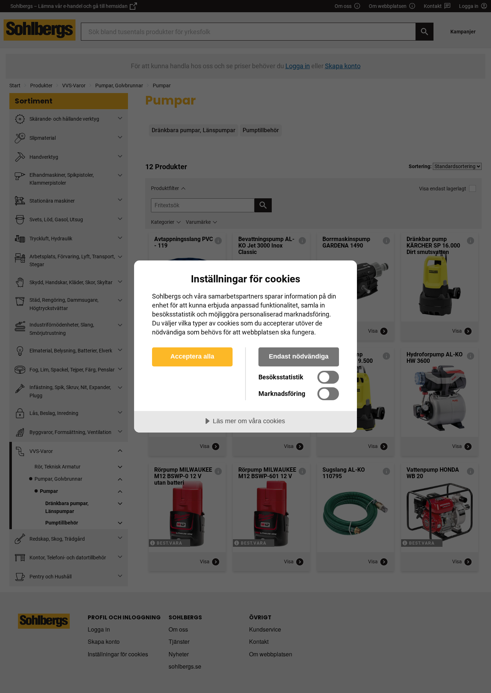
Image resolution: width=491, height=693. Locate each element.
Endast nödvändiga (299, 356)
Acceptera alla (192, 356)
